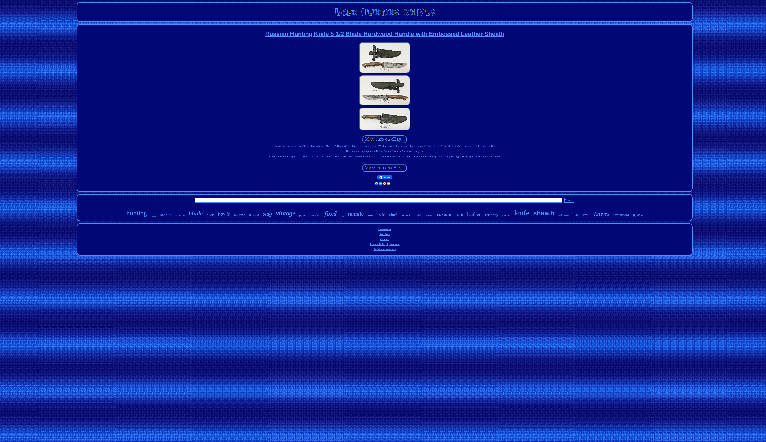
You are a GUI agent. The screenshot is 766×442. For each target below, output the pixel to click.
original (405, 215)
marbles (506, 215)
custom (444, 214)
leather (474, 214)
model (417, 215)
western (371, 215)
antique (165, 215)
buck (210, 215)
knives (601, 213)
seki (382, 215)
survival (315, 215)
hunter (239, 215)
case (586, 214)
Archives (384, 234)
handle (356, 214)
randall (576, 215)
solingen (563, 215)
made (254, 214)
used (342, 216)
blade (196, 213)
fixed (330, 213)
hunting (136, 213)
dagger (429, 215)
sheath (543, 213)
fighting (638, 215)
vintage (285, 213)
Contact (384, 239)
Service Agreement (385, 249)
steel (393, 214)
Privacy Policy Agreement (385, 244)
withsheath (621, 215)
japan (153, 216)
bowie (224, 214)
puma (302, 215)
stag (267, 214)
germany (491, 215)
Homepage (384, 229)
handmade (180, 215)
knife (521, 213)
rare (459, 214)
